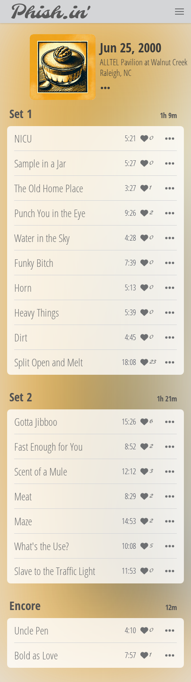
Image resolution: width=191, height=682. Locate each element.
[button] (179, 11)
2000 (149, 47)
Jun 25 (115, 47)
